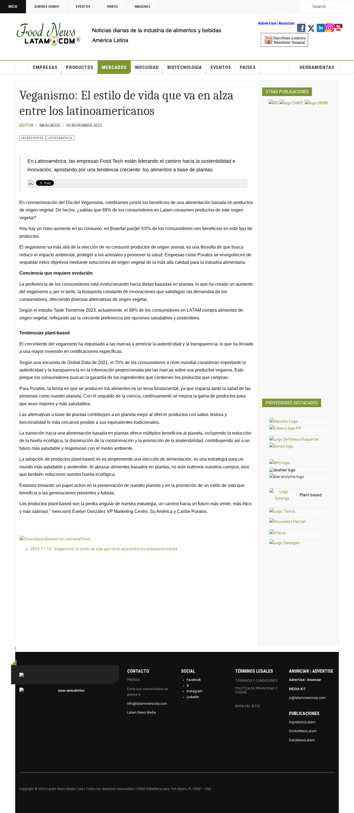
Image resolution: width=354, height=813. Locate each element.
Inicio (12, 7)
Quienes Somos (46, 7)
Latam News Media (141, 712)
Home (22, 67)
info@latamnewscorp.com (147, 704)
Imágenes (142, 7)
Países (248, 67)
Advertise (267, 23)
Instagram (194, 691)
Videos (112, 7)
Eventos (83, 7)
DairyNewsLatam (302, 740)
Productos (79, 67)
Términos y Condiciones (256, 681)
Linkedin (193, 697)
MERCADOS (114, 67)
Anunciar (314, 680)
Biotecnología (184, 67)
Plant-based (311, 495)
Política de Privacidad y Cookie (256, 690)
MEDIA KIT (297, 689)
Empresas (45, 67)
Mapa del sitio (247, 706)
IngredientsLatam (302, 722)
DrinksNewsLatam (303, 731)
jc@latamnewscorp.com (307, 698)
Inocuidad (147, 67)
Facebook (194, 680)
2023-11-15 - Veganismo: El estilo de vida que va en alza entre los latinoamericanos (104, 549)
